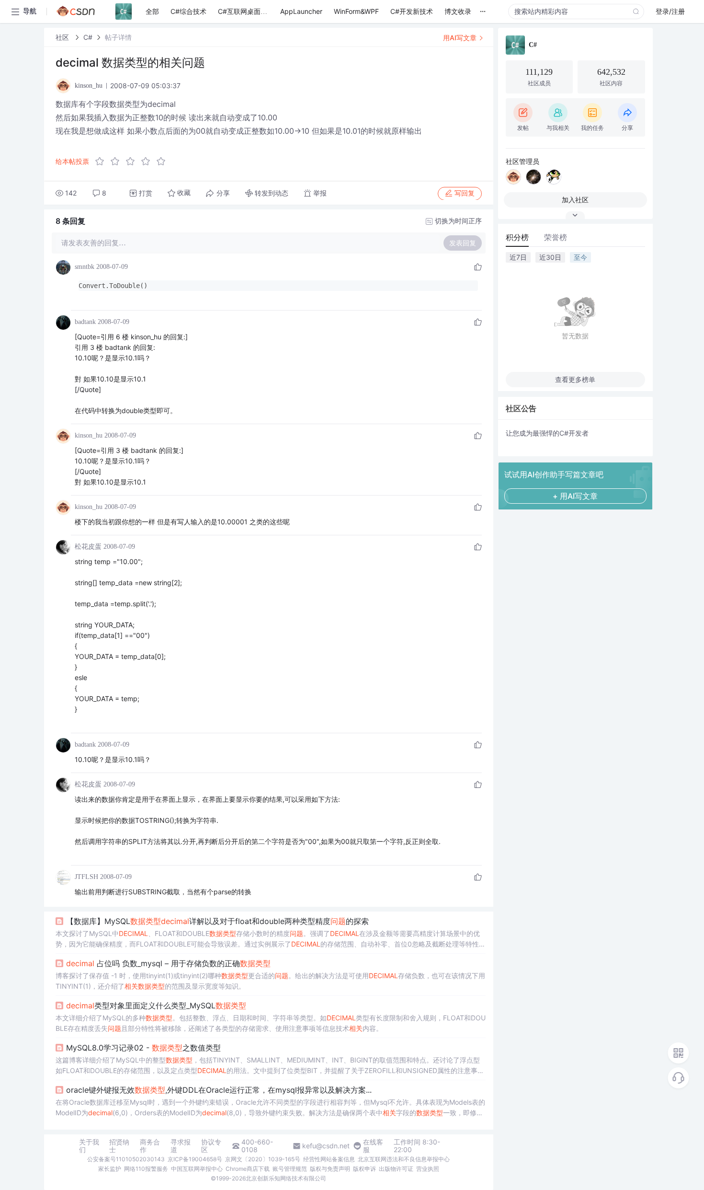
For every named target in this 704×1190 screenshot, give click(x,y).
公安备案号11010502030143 (126, 1159)
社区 (63, 37)
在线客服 (373, 1146)
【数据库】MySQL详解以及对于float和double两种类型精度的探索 (217, 921)
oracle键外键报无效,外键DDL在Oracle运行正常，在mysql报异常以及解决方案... (219, 1090)
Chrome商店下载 (248, 1168)
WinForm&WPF (356, 11)
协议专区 (211, 1146)
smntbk (84, 266)
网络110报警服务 (146, 1168)
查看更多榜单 (575, 379)
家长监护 (109, 1168)
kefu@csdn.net (326, 1146)
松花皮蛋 (88, 546)
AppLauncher (301, 11)
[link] (63, 37)
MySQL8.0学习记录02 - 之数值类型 (143, 1047)
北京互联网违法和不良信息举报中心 (404, 1159)
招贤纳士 (119, 1146)
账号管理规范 (290, 1168)
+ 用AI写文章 (575, 496)
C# (87, 37)
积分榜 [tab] (517, 237)
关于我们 (89, 1146)
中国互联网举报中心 (197, 1168)
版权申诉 (364, 1168)
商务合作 (150, 1146)
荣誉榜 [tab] (555, 237)
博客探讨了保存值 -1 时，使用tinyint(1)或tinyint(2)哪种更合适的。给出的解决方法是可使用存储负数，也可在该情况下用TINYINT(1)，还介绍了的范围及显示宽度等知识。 (270, 980)
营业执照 (427, 1168)
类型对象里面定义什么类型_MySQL (156, 1005)
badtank (85, 321)
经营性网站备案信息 (329, 1159)
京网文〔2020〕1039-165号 (262, 1159)
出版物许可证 (396, 1168)
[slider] (133, 161)
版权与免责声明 (330, 1168)
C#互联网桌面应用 (246, 11)
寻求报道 (180, 1146)
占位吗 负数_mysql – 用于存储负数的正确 (168, 963)
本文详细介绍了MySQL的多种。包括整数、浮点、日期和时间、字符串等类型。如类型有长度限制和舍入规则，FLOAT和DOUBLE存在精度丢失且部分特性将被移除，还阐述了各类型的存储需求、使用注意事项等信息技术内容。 (271, 1023)
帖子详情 (118, 37)
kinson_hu (88, 435)
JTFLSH (86, 876)
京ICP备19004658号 (195, 1159)
